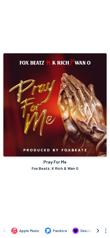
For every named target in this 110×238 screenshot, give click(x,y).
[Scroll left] (4, 230)
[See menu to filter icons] (105, 230)
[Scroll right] (98, 230)
